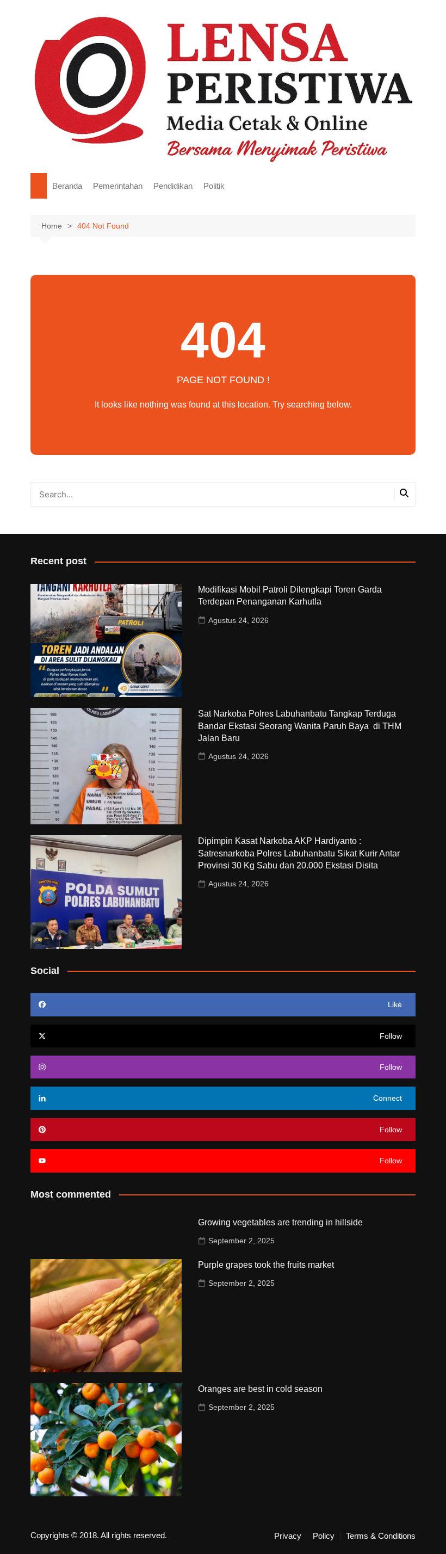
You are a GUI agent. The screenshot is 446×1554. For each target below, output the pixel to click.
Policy (323, 1536)
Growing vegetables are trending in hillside (280, 1222)
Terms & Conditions (381, 1536)
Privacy (287, 1536)
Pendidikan (173, 185)
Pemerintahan (118, 185)
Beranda (67, 185)
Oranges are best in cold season (260, 1388)
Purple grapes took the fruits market (266, 1264)
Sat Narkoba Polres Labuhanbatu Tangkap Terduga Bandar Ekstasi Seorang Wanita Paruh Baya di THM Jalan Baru (299, 726)
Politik (214, 185)
